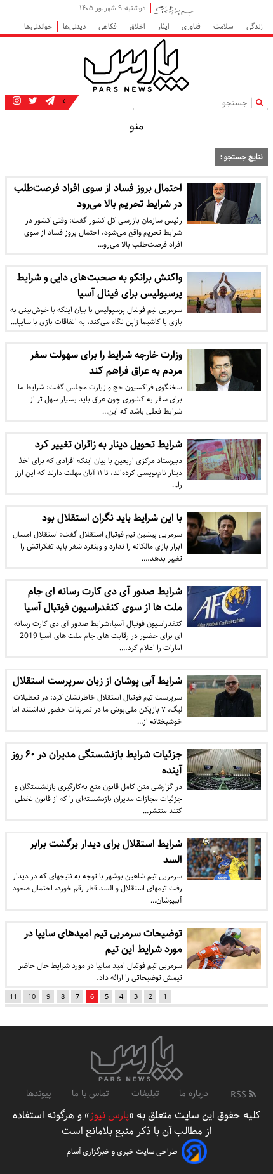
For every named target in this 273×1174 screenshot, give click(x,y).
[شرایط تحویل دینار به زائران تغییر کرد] (224, 459)
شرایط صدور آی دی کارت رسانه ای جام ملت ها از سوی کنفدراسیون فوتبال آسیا (103, 599)
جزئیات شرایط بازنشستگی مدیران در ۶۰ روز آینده (96, 762)
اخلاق (138, 26)
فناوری (192, 26)
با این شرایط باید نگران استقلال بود (112, 518)
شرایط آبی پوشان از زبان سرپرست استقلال (97, 681)
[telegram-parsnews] (48, 101)
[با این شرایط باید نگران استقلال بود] (224, 533)
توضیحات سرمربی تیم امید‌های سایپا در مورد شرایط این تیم (103, 941)
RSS (239, 1095)
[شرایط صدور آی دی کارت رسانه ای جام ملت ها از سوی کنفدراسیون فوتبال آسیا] (224, 606)
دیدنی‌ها (75, 26)
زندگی (254, 26)
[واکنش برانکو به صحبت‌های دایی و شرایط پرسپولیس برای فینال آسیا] (224, 292)
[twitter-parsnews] (31, 101)
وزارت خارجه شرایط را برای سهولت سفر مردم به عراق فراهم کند (106, 363)
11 (13, 996)
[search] (262, 102)
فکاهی (108, 26)
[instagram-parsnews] (16, 101)
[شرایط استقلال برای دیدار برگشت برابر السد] (224, 859)
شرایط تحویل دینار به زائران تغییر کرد (108, 444)
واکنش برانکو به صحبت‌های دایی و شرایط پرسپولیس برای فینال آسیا (99, 285)
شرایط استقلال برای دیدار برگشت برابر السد (106, 852)
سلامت (224, 26)
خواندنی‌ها (38, 26)
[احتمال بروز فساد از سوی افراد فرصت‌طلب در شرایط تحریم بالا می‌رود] (224, 203)
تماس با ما (91, 1093)
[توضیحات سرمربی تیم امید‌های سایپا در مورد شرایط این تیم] (224, 948)
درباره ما (193, 1093)
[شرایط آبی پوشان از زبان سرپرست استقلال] (224, 696)
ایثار (164, 26)
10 (32, 996)
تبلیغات (145, 1093)
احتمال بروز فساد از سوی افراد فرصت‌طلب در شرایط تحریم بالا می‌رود (98, 196)
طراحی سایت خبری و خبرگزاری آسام (122, 1151)
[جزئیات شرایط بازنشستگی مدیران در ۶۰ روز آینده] (224, 769)
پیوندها (38, 1093)
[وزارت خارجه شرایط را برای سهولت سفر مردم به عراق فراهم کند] (224, 370)
